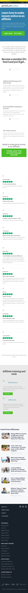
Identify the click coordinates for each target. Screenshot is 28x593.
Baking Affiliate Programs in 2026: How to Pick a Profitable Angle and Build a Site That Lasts (19, 436)
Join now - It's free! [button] (13, 33)
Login (26, 2)
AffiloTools (12, 400)
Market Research (5, 548)
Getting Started (5, 525)
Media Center (5, 510)
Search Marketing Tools (7, 564)
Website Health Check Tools (8, 569)
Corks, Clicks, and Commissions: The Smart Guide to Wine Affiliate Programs (18, 448)
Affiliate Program (5, 535)
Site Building (4, 551)
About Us (4, 507)
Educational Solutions (6, 577)
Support (22, 2)
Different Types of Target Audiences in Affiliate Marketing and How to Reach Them (18, 491)
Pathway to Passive (6, 574)
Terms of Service (5, 537)
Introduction (4, 546)
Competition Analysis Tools (7, 566)
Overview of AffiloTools (6, 561)
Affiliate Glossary (5, 530)
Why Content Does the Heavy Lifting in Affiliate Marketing (18, 459)
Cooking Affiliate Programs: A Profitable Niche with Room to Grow (18, 469)
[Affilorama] (10, 5)
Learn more (7, 393)
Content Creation (5, 553)
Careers (3, 513)
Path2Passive (13, 382)
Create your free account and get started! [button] (14, 152)
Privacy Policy (4, 540)
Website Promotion (5, 555)
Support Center (5, 533)
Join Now (3, 528)
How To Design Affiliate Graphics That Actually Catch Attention (18, 479)
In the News (4, 516)
